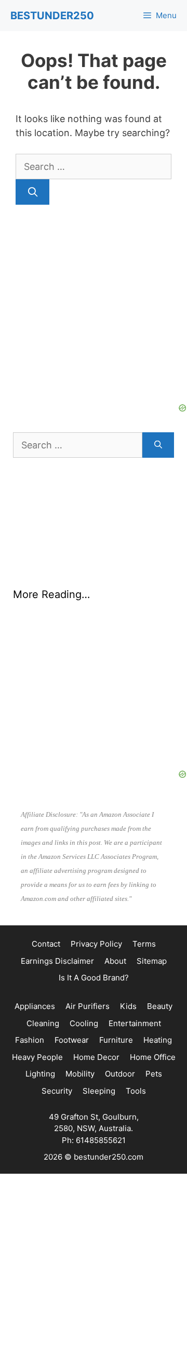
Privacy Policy (96, 944)
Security (57, 1091)
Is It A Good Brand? (94, 978)
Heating (157, 1040)
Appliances (35, 1006)
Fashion (29, 1040)
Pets (153, 1074)
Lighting (40, 1074)
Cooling (84, 1023)
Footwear (72, 1040)
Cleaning (42, 1023)
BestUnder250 (52, 15)
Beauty (159, 1006)
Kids (128, 1006)
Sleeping (99, 1091)
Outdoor (120, 1074)
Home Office (153, 1057)
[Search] (32, 192)
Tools (136, 1091)
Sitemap (152, 961)
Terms (144, 944)
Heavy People (37, 1057)
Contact (46, 944)
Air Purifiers (87, 1006)
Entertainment (135, 1023)
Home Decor (96, 1057)
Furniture (116, 1040)
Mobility (80, 1074)
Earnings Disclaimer (57, 961)
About (115, 961)
